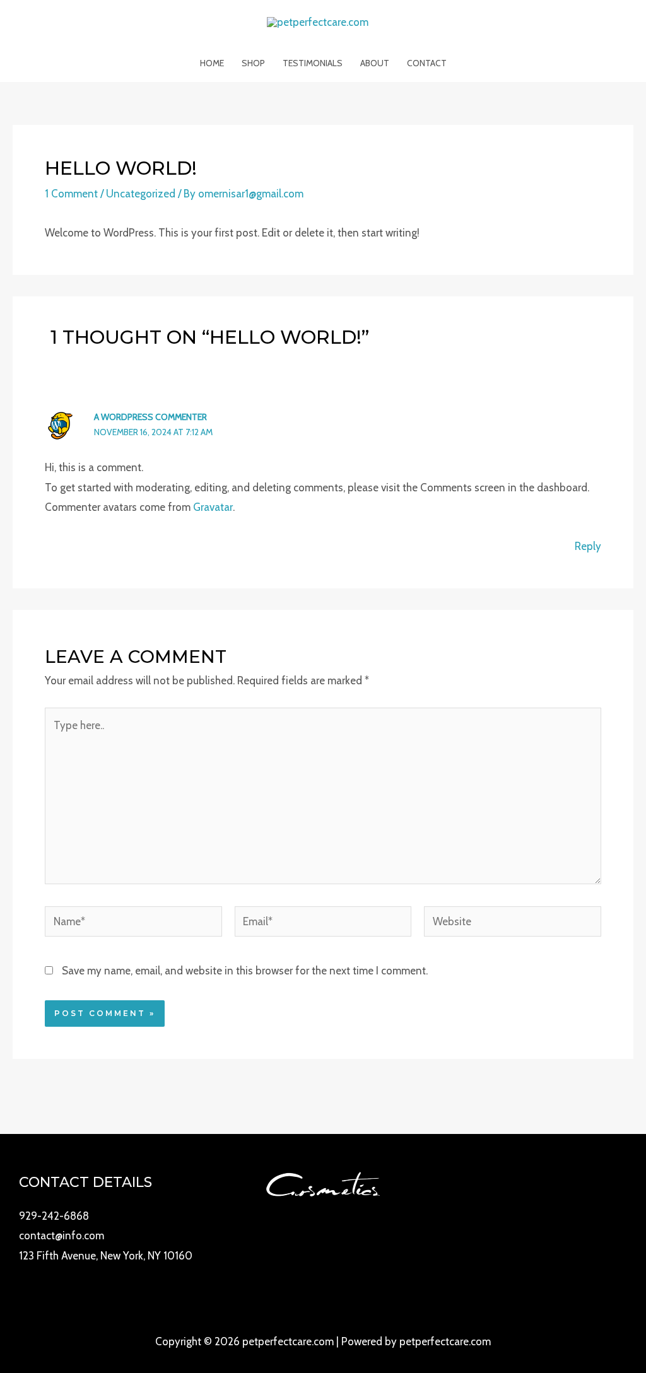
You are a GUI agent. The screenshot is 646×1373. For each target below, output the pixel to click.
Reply (588, 546)
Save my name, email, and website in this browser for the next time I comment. (245, 970)
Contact (427, 63)
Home (212, 63)
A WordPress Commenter (150, 417)
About (374, 63)
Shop (253, 63)
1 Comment (71, 193)
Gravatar (213, 507)
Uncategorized (140, 193)
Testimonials (313, 63)
